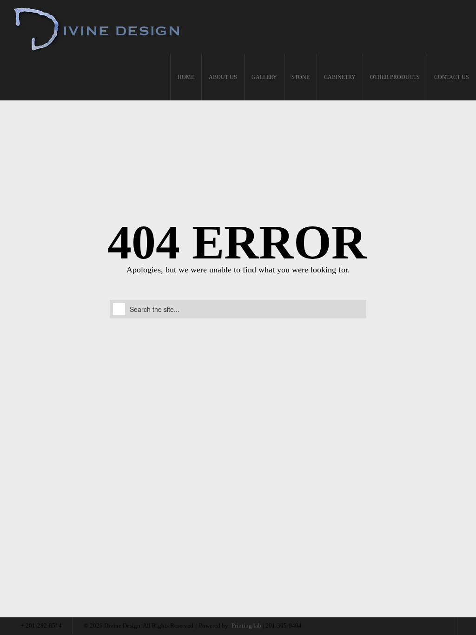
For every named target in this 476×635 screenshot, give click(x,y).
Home (186, 77)
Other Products (395, 77)
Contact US (451, 77)
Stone (300, 77)
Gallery (264, 77)
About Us (223, 77)
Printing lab (246, 625)
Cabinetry (340, 77)
